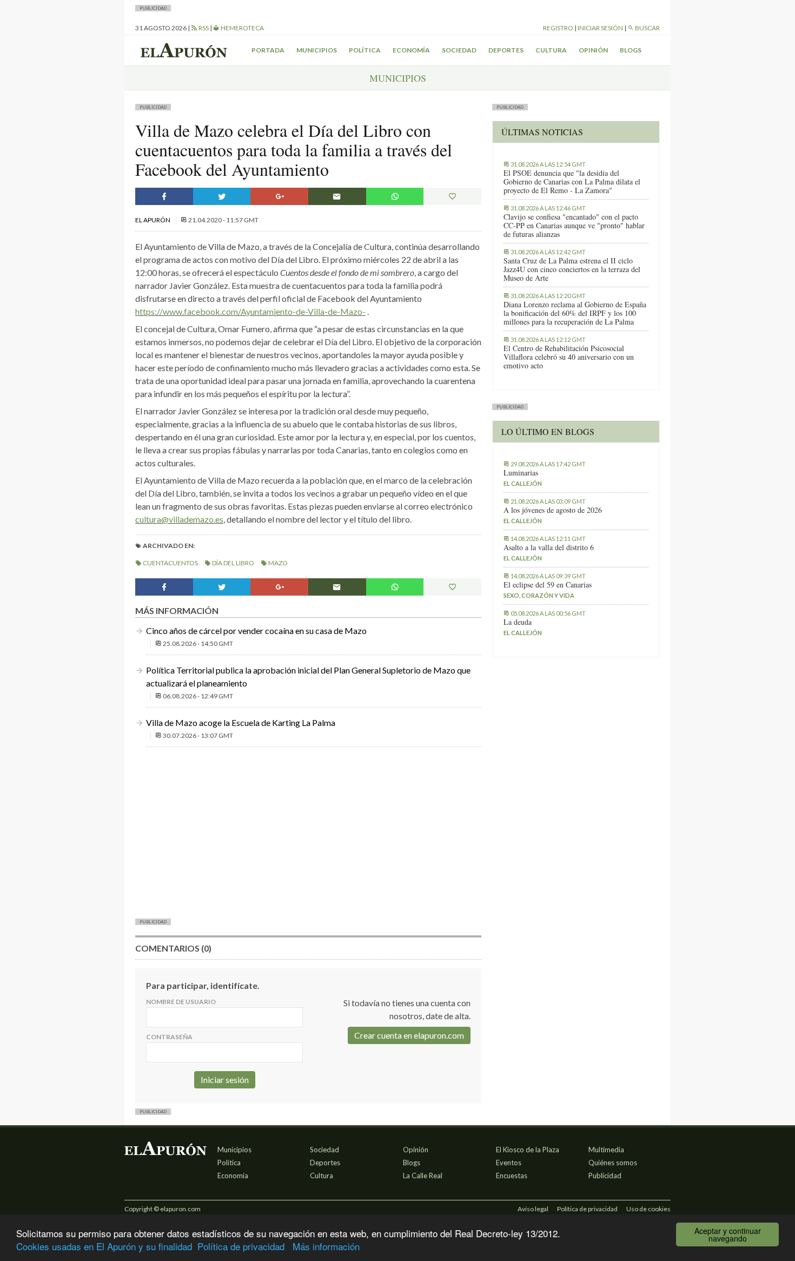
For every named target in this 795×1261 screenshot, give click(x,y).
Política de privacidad (240, 1246)
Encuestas (511, 1175)
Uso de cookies (648, 1209)
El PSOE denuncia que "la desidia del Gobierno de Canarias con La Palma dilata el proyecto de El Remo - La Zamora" (572, 182)
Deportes (506, 50)
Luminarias (521, 472)
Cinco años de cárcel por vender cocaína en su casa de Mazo (256, 630)
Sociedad (459, 50)
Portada (267, 50)
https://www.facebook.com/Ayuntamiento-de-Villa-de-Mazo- (250, 311)
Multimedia (606, 1149)
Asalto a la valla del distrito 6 (549, 547)
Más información (326, 1246)
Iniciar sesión (600, 28)
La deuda (518, 622)
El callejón (523, 483)
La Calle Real (422, 1175)
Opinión (593, 50)
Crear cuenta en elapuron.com (409, 1035)
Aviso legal (533, 1209)
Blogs (630, 50)
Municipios (316, 50)
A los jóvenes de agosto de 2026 (553, 510)
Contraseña (169, 1037)
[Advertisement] (308, 831)
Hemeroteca (242, 28)
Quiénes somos (612, 1162)
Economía (411, 50)
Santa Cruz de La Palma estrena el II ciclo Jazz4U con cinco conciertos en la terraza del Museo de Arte (572, 269)
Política (365, 50)
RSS (203, 28)
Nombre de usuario (181, 1002)
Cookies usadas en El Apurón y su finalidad (104, 1246)
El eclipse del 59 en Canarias (548, 584)
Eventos (508, 1162)
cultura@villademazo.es (179, 519)
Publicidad (604, 1175)
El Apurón (153, 220)
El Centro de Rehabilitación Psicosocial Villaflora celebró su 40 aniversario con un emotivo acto (569, 357)
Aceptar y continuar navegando (727, 1234)
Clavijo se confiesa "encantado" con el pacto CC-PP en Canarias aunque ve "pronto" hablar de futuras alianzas (574, 226)
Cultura (551, 50)
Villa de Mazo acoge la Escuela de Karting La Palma (240, 722)
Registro (558, 28)
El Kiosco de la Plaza (527, 1149)
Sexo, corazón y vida (539, 595)
